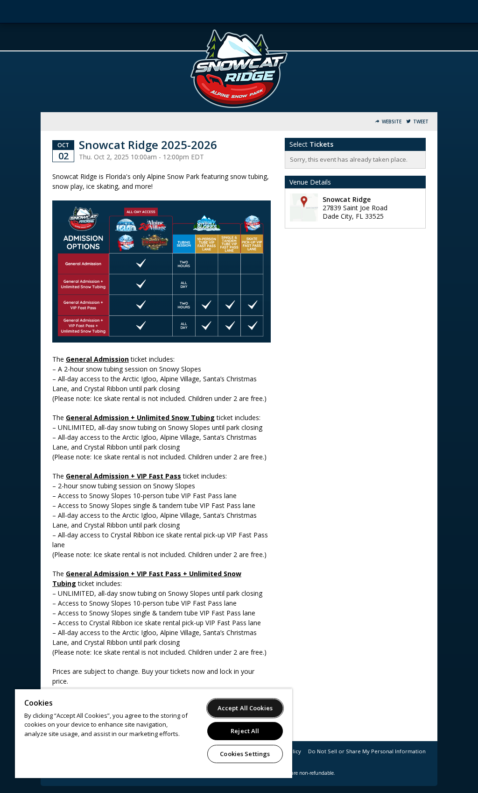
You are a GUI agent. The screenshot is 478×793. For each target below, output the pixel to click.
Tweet (421, 122)
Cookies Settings (245, 754)
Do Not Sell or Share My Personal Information (367, 751)
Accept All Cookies (245, 708)
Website (391, 122)
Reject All (245, 731)
